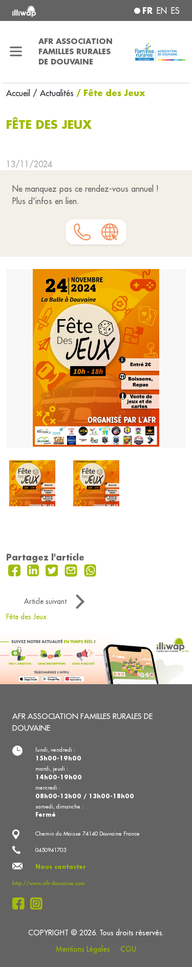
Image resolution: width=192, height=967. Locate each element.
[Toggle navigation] (16, 51)
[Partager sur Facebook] (15, 570)
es (175, 11)
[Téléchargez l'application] (96, 659)
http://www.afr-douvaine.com (48, 883)
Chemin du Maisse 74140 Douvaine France (87, 833)
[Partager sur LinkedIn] (34, 570)
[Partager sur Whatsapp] (90, 570)
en (162, 11)
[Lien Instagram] (39, 903)
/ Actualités (53, 93)
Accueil (19, 93)
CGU (128, 949)
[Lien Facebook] (21, 903)
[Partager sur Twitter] (53, 570)
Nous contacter (60, 866)
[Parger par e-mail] (72, 570)
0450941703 (50, 849)
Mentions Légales (83, 949)
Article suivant (45, 601)
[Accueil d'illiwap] (43, 10)
